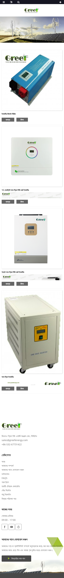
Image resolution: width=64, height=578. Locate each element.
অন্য (3, 461)
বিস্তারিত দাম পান (18, 558)
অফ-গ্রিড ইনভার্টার (8, 376)
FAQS (4, 478)
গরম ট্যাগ (5, 482)
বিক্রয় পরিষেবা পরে (9, 498)
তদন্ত (8, 119)
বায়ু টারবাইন (6, 494)
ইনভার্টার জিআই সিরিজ (9, 113)
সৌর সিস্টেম (6, 490)
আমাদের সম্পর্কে (7, 465)
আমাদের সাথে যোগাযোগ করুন (13, 469)
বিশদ (22, 119)
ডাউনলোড (5, 474)
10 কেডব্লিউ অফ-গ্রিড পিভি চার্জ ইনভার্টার (15, 190)
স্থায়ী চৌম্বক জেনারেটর (11, 486)
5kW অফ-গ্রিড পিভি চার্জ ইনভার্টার (13, 272)
